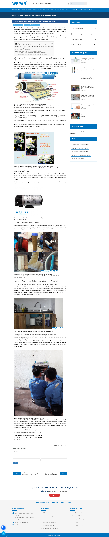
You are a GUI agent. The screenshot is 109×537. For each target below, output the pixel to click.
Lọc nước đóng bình (37, 9)
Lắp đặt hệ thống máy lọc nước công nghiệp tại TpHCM (87, 77)
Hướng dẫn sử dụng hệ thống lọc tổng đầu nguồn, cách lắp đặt (87, 60)
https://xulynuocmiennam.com (26, 439)
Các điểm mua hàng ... (78, 39)
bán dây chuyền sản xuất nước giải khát (81, 155)
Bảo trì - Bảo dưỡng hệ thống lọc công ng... (83, 34)
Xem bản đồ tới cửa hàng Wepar (50, 528)
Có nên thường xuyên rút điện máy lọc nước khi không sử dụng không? (88, 106)
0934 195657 (29, 432)
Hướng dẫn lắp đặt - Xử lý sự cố (31, 24)
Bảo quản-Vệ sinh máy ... (78, 28)
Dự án (90, 9)
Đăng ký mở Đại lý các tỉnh (78, 512)
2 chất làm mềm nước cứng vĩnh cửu (80, 144)
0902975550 (18, 522)
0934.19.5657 (63, 491)
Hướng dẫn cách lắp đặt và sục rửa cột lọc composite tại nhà (87, 69)
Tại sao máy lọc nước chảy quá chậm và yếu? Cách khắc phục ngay (87, 115)
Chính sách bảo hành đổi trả (49, 522)
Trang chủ (14, 9)
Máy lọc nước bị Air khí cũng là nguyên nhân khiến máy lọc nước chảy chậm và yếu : (34, 46)
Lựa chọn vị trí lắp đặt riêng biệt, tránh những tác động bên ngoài (33, 52)
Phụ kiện (67, 9)
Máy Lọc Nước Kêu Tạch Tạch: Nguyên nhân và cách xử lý (87, 87)
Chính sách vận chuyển (48, 516)
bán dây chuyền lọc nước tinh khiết (80, 151)
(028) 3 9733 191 (37, 432)
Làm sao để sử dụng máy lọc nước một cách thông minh (28, 51)
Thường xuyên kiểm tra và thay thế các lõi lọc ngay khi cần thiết (33, 54)
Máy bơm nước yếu (20, 48)
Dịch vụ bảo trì (74, 9)
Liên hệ (69, 502)
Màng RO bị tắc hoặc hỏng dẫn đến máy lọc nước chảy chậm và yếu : (31, 44)
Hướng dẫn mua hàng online (49, 519)
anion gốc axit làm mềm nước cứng (80, 148)
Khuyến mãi (55, 502)
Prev (17, 473)
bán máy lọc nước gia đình (78, 158)
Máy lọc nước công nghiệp (24, 9)
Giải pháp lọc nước (83, 9)
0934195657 (25, 522)
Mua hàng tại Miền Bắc (77, 515)
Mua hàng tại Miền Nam (77, 522)
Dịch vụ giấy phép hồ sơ (42, 502)
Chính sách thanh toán (48, 512)
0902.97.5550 (39, 3)
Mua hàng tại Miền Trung (78, 519)
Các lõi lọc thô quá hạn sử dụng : (23, 49)
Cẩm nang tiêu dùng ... (78, 44)
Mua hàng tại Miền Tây (77, 525)
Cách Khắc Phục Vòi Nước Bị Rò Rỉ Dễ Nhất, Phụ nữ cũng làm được (87, 96)
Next (63, 473)
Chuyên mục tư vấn (18, 24)
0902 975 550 (21, 432)
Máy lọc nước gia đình (48, 9)
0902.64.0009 (48, 3)
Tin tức (62, 502)
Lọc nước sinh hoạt (59, 9)
